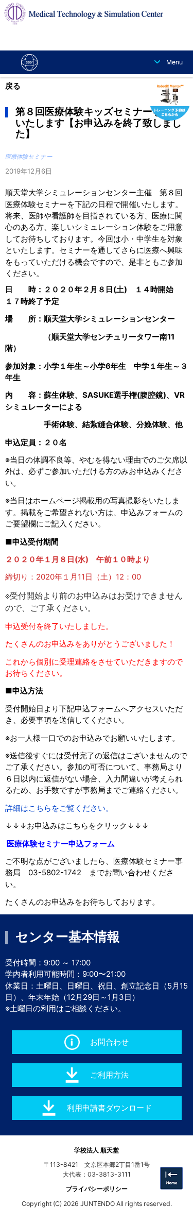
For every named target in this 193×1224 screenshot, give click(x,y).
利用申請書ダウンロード (109, 1108)
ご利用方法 (109, 1075)
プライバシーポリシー (97, 1189)
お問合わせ (109, 1042)
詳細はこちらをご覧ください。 (59, 808)
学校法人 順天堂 (96, 1150)
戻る (13, 86)
